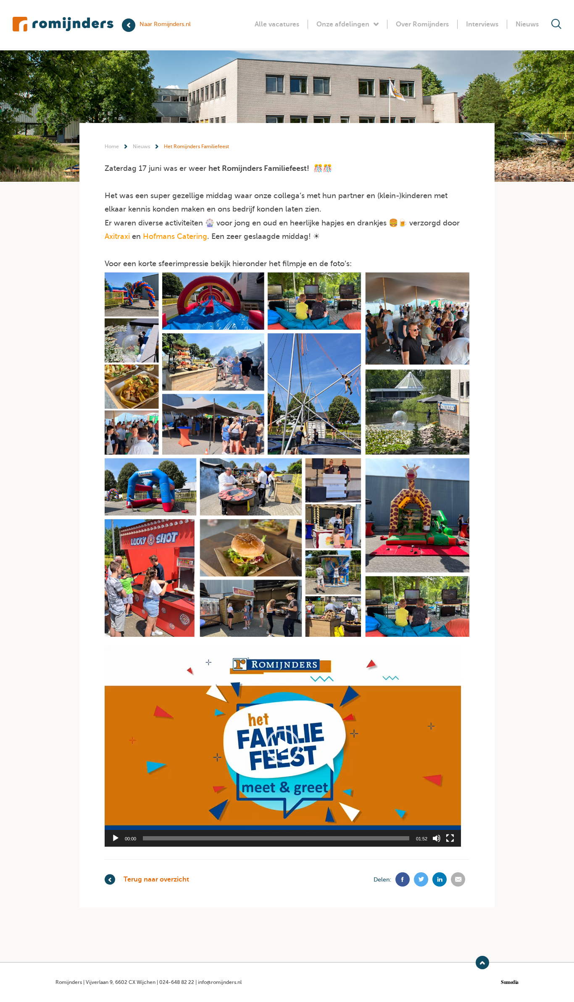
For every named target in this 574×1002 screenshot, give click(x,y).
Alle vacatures (277, 24)
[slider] (276, 838)
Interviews (482, 24)
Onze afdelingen (342, 24)
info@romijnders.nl (220, 982)
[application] (283, 746)
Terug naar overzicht (156, 879)
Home (112, 146)
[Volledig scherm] (450, 838)
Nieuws (527, 24)
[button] (283, 746)
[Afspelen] (115, 838)
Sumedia (510, 982)
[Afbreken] (436, 838)
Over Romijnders (422, 24)
